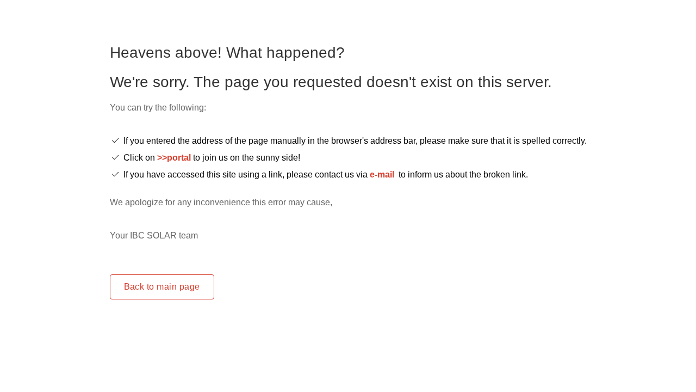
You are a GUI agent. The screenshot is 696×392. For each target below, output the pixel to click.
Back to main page (162, 286)
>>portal (175, 157)
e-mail (382, 174)
